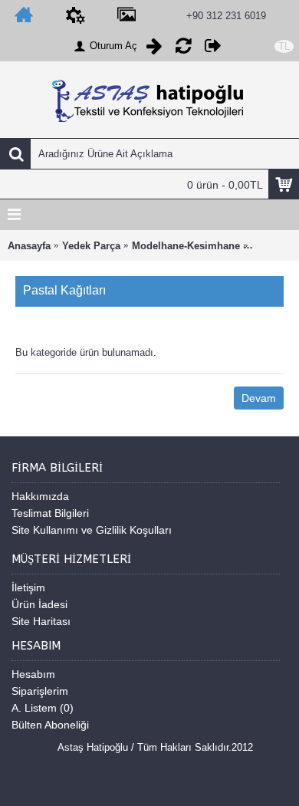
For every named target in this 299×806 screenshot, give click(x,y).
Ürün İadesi (39, 604)
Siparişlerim (40, 691)
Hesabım (33, 674)
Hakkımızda (40, 496)
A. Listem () (43, 708)
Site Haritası (41, 621)
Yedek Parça (91, 246)
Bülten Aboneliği (50, 725)
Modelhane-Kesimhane (186, 246)
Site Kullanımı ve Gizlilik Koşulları (92, 530)
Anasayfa (29, 246)
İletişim (28, 587)
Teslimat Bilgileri (50, 513)
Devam (259, 398)
